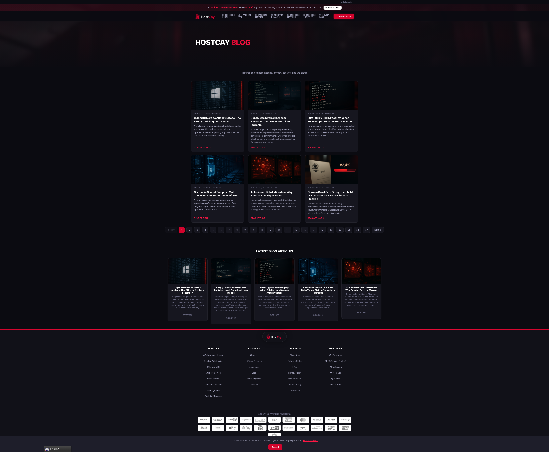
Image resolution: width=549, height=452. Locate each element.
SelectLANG (324, 16)
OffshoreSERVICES (293, 16)
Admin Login (346, 2)
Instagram (337, 367)
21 (349, 230)
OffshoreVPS (244, 16)
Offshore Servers (213, 373)
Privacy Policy (294, 373)
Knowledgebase (254, 379)
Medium (337, 384)
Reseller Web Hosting (213, 361)
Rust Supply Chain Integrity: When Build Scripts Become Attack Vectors (274, 290)
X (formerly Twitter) (336, 361)
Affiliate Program (254, 361)
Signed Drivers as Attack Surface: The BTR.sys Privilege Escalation (187, 290)
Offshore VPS (213, 367)
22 (357, 230)
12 (270, 230)
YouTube (336, 373)
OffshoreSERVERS (261, 16)
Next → (377, 230)
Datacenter (254, 367)
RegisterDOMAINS (277, 16)
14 (288, 230)
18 (322, 230)
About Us (254, 355)
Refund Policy (295, 384)
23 (366, 230)
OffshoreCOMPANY (309, 16)
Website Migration (213, 396)
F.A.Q (295, 367)
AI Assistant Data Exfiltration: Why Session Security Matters (361, 289)
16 (305, 230)
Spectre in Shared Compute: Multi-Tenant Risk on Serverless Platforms (318, 290)
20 (340, 230)
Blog (254, 373)
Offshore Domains (213, 384)
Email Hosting (213, 379)
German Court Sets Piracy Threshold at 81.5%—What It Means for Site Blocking (330, 196)
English (54, 448)
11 (262, 230)
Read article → (202, 147)
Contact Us (295, 390)
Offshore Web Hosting (213, 355)
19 (331, 230)
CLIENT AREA (344, 16)
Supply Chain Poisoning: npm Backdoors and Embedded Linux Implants (270, 121)
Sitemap (254, 384)
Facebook (336, 355)
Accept (275, 447)
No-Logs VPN (213, 390)
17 (314, 230)
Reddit (336, 379)
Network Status (295, 361)
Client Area (295, 355)
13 (279, 230)
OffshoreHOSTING (228, 16)
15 (296, 230)
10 (253, 230)
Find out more (310, 440)
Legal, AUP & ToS (295, 379)
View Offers (333, 8)
